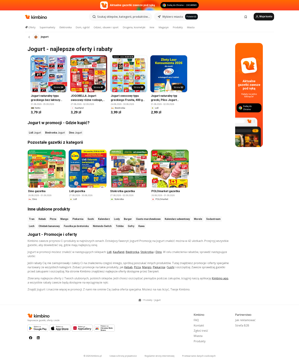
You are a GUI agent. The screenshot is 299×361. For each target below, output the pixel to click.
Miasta (190, 27)
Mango (64, 219)
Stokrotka (147, 252)
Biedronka (132, 252)
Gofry (131, 226)
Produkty (178, 27)
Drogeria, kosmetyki (134, 27)
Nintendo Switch (102, 226)
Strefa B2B (242, 325)
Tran (31, 219)
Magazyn (163, 27)
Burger (128, 219)
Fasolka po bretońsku (76, 226)
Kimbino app (220, 278)
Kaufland (118, 252)
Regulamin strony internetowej (159, 355)
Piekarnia (78, 219)
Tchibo (120, 226)
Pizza (53, 219)
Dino (159, 252)
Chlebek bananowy (49, 226)
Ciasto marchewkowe (148, 219)
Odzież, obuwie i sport (106, 27)
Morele (198, 219)
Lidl (109, 252)
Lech (31, 226)
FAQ (196, 320)
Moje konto (265, 16)
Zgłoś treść (201, 331)
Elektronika (65, 27)
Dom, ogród (82, 27)
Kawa (141, 226)
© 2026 (93, 355)
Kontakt (199, 325)
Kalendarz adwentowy (177, 219)
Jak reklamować (245, 320)
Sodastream (213, 219)
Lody (117, 219)
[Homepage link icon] (139, 300)
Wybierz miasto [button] (172, 17)
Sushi (91, 219)
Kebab (42, 219)
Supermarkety (47, 27)
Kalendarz (104, 219)
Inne (152, 27)
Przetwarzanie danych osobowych (199, 355)
